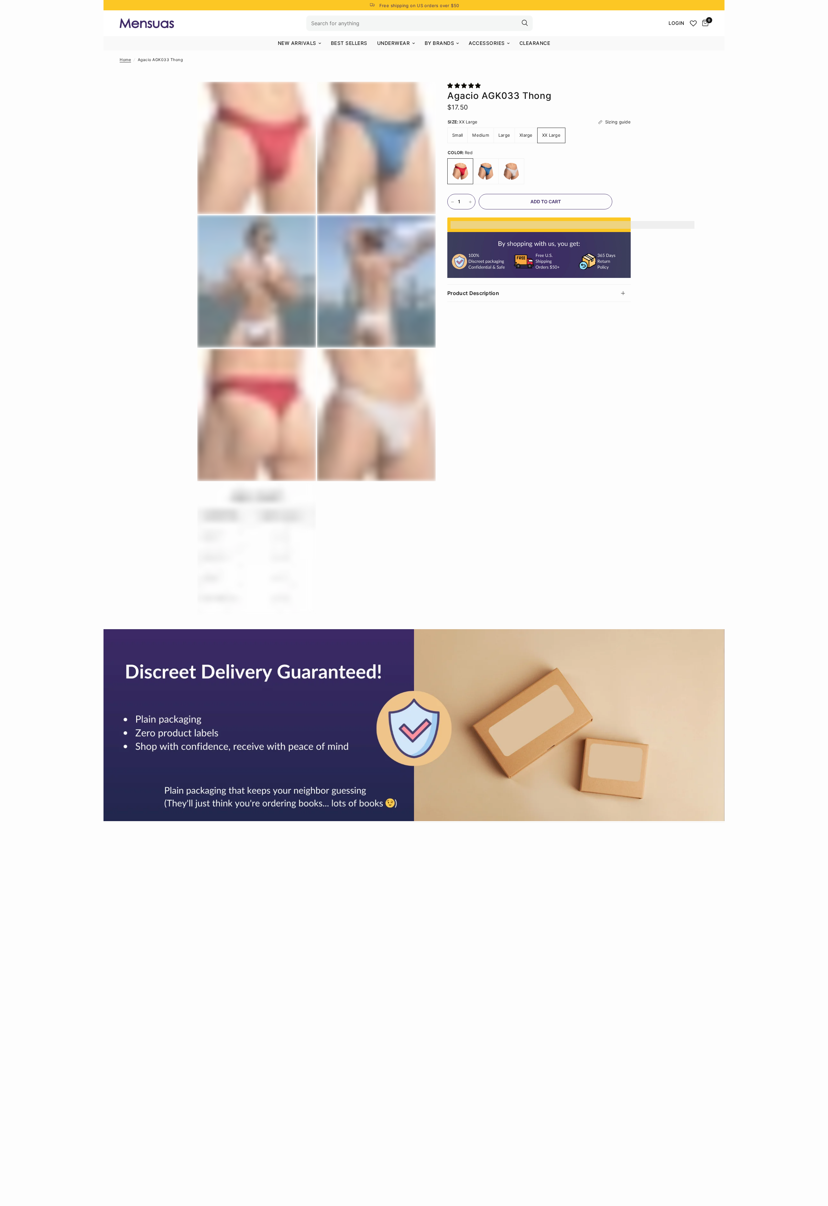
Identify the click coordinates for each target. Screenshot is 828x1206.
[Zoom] (302, 95)
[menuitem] (299, 43)
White (511, 172)
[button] (465, 85)
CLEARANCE (534, 43)
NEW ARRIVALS (297, 43)
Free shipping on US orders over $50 (419, 5)
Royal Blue (486, 172)
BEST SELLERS (349, 43)
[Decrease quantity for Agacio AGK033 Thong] (452, 202)
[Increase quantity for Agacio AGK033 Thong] (470, 202)
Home (125, 59)
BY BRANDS (439, 43)
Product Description (473, 293)
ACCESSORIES (487, 43)
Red (460, 172)
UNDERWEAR (393, 43)
